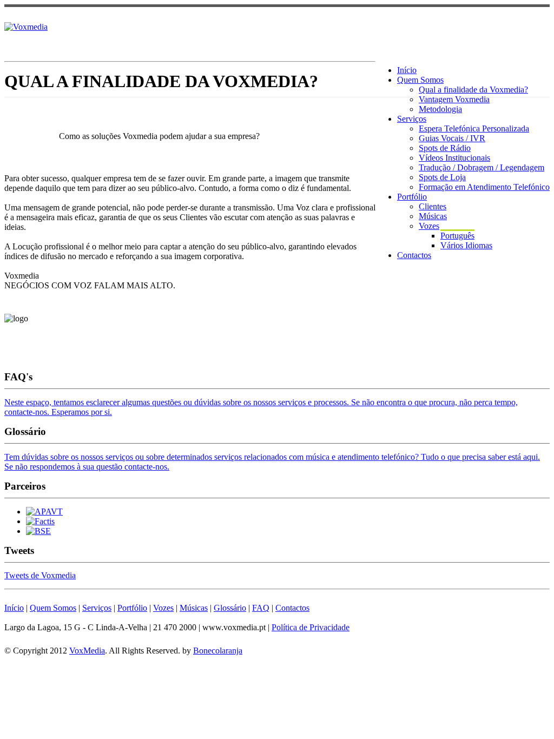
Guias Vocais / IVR (452, 138)
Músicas (433, 216)
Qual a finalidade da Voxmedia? (473, 89)
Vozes (429, 225)
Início (407, 70)
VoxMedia (87, 650)
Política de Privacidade (310, 627)
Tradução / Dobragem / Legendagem (481, 167)
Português (457, 235)
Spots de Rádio (445, 148)
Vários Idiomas (466, 245)
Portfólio (412, 196)
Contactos (414, 255)
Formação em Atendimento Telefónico (484, 187)
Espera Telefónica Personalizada (474, 128)
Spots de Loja (442, 177)
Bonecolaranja (217, 650)
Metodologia (440, 109)
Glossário (230, 607)
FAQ (260, 607)
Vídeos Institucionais (454, 157)
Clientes (432, 206)
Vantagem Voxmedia (454, 99)
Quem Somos (420, 79)
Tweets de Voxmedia (40, 575)
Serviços (411, 118)
